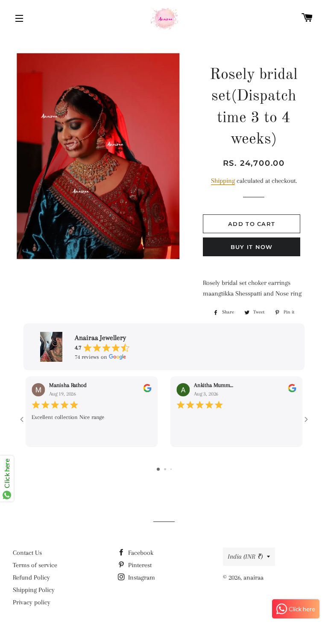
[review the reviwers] (147, 390)
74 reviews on (91, 357)
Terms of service (35, 565)
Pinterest (139, 565)
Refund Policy (31, 577)
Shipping (223, 181)
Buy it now (252, 246)
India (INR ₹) (245, 556)
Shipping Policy (34, 590)
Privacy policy (31, 602)
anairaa (253, 577)
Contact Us (27, 553)
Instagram (140, 577)
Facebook (139, 553)
